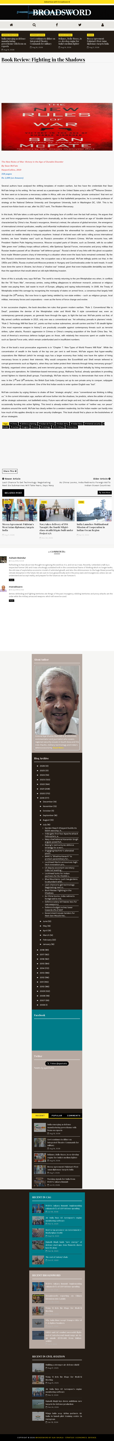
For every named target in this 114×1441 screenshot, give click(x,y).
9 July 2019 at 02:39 (17, 561)
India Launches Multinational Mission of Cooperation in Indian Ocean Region (92, 527)
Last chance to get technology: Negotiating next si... (60, 886)
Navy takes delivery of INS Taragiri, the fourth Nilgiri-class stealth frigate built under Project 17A (56, 529)
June (45, 921)
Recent (40, 1115)
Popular (57, 1115)
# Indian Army (62, 424)
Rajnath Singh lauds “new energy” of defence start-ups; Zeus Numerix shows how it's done (64, 1245)
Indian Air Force (65, 35)
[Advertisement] (57, 1035)
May (45, 926)
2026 (42, 766)
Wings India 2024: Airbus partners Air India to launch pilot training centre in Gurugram (64, 1416)
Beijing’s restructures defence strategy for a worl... (59, 846)
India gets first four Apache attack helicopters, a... (61, 835)
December (48, 801)
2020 (42, 793)
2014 (42, 968)
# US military (58, 427)
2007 (42, 1000)
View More (106, 492)
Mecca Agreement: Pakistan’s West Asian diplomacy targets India (98, 41)
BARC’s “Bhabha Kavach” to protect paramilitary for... (58, 857)
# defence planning (28, 424)
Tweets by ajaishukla (44, 1068)
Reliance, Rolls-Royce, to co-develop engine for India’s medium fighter (70, 41)
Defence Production (10, 35)
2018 (42, 950)
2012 (42, 977)
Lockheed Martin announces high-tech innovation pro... (61, 863)
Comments (73, 1115)
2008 (43, 996)
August (46, 820)
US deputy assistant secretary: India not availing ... (60, 869)
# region (25, 427)
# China (13, 424)
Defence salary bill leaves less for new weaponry (61, 903)
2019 (42, 798)
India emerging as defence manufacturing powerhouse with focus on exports (13, 42)
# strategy (45, 427)
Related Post (13, 492)
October (47, 811)
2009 (42, 991)
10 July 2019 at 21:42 (17, 590)
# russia (34, 427)
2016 (42, 959)
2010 (42, 986)
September (48, 815)
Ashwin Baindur (17, 557)
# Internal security (92, 424)
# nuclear (15, 427)
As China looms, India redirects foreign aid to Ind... (60, 897)
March (46, 935)
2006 (42, 1005)
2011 (42, 982)
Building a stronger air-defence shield (62, 1364)
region (90, 35)
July (45, 824)
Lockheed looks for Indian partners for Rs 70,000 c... (57, 874)
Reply (12, 580)
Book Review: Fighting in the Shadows (58, 891)
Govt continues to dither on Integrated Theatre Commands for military (42, 41)
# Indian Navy (76, 424)
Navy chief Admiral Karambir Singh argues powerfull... (61, 840)
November (48, 806)
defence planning (37, 35)
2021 (42, 789)
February (47, 940)
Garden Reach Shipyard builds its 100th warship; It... (61, 829)
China (44, 502)
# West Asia (71, 427)
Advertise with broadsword (57, 2)
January (47, 944)
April (45, 930)
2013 (42, 973)
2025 (42, 770)
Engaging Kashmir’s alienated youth (59, 851)
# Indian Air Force (46, 424)
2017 (42, 954)
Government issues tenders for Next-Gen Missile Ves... (60, 914)
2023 (42, 779)
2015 (42, 963)
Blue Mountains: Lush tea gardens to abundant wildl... (61, 880)
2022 (42, 784)
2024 (42, 775)
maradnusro (16, 586)
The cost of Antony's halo (57, 1257)
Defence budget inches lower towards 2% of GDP (59, 908)
